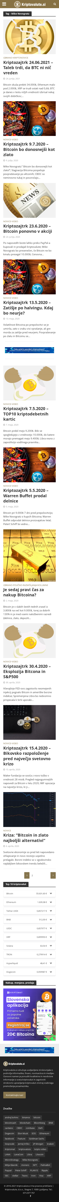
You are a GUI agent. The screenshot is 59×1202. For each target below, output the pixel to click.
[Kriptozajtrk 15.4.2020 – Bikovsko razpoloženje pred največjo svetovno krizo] (29, 722)
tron (33, 1175)
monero (25, 1165)
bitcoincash (10, 1122)
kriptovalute (25, 1149)
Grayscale (9, 1144)
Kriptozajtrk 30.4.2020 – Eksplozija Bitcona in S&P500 (27, 671)
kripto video (40, 1149)
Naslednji (53, 875)
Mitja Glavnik (11, 1165)
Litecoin (39, 1154)
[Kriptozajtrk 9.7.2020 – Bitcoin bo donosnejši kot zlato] (29, 118)
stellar (15, 1175)
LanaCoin (18, 1154)
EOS (34, 1133)
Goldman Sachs (36, 1138)
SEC (7, 1175)
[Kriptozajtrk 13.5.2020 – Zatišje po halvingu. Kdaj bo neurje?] (29, 276)
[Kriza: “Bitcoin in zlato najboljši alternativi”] (29, 809)
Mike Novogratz (30, 1159)
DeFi (40, 1128)
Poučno (17, 585)
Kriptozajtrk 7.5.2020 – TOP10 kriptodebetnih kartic (26, 414)
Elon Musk (23, 1133)
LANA (7, 1154)
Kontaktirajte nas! (14, 1095)
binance (26, 1117)
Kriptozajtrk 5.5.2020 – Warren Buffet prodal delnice (26, 495)
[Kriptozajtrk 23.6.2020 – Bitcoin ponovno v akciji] (29, 200)
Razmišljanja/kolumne (35, 585)
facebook (9, 1138)
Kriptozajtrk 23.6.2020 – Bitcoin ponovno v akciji (27, 228)
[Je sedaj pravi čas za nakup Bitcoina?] (29, 555)
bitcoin (37, 1117)
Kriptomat (10, 1149)
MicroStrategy (12, 1159)
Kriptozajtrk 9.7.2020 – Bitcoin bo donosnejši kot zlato (29, 149)
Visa (41, 1175)
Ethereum (44, 1133)
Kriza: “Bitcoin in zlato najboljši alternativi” (25, 837)
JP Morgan (38, 1144)
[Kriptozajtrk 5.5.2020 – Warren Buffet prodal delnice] (29, 464)
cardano (9, 1128)
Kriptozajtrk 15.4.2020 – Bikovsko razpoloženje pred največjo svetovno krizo (27, 755)
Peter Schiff (20, 1170)
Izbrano (7, 58)
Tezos (25, 1175)
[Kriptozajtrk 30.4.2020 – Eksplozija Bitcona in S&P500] (29, 640)
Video (15, 140)
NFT (35, 1165)
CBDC (19, 1128)
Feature (21, 1138)
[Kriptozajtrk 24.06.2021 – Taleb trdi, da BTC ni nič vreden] (29, 36)
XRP (49, 1175)
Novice (7, 140)
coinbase (30, 1128)
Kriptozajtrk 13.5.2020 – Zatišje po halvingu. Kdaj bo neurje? (28, 308)
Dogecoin (9, 1133)
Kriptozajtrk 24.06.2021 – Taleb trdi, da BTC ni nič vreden (28, 67)
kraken (50, 1144)
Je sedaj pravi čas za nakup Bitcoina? (23, 592)
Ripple (45, 1170)
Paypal (8, 1170)
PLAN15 (34, 1170)
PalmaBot (45, 1165)
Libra (29, 1154)
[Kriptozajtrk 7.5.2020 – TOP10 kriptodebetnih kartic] (29, 382)
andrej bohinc (11, 1117)
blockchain (25, 1122)
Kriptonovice (20, 58)
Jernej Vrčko (24, 1144)
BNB (51, 1122)
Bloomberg (39, 1122)
